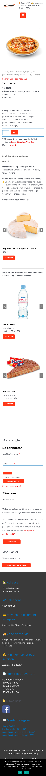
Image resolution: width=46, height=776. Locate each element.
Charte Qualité (8, 726)
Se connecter (13, 481)
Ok (14, 132)
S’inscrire (11, 541)
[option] (23, 233)
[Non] (43, 767)
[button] (40, 29)
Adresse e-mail (10, 499)
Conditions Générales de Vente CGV (17, 735)
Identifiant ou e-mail (12, 454)
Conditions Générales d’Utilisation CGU (19, 732)
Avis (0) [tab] (5, 161)
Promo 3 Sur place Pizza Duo (19, 75)
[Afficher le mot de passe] (7, 473)
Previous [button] (4, 230)
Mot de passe (9, 464)
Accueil (5, 72)
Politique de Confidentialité (14, 729)
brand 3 (13, 145)
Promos (13, 72)
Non (26, 772)
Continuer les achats (16, 565)
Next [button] (41, 230)
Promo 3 (20, 72)
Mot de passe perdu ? (11, 486)
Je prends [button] (8, 257)
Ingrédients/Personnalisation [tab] (15, 156)
